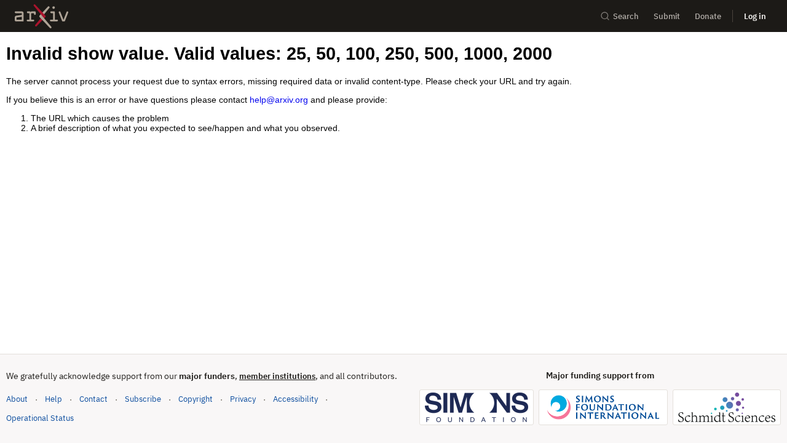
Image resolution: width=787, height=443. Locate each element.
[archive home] (41, 16)
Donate (708, 16)
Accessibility (295, 399)
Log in (755, 16)
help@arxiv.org (279, 100)
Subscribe (143, 399)
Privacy (243, 399)
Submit (667, 16)
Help (53, 399)
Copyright (195, 399)
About (17, 399)
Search (626, 16)
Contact (93, 399)
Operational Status (40, 417)
